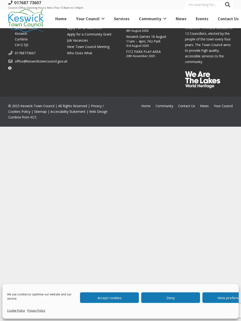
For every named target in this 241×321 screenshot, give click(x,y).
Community (164, 106)
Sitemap (40, 111)
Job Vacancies (77, 40)
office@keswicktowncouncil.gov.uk (41, 61)
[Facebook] (10, 68)
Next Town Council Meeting (88, 46)
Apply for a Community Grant (89, 34)
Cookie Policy (16, 311)
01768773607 (25, 53)
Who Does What (79, 53)
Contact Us (186, 106)
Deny (170, 297)
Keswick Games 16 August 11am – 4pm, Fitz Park (146, 38)
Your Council (223, 106)
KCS (33, 117)
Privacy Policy (36, 311)
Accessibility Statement (67, 111)
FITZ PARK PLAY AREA (143, 51)
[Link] (26, 19)
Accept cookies (109, 297)
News (204, 106)
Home (146, 106)
